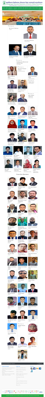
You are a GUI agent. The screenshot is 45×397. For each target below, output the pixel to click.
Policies (37, 7)
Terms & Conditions (17, 395)
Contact (33, 7)
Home (4, 7)
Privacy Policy (31, 395)
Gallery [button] (30, 7)
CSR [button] (23, 7)
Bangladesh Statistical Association (21, 382)
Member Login (40, 8)
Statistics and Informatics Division (21, 380)
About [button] (7, 7)
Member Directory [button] (10, 8)
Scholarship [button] (20, 7)
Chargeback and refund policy (24, 395)
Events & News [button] (15, 8)
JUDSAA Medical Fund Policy (21, 369)
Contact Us (40, 363)
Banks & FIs (18, 384)
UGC (17, 378)
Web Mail (37, 395)
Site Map (34, 395)
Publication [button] (27, 7)
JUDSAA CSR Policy (19, 371)
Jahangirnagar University (20, 377)
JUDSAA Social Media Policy (21, 367)
